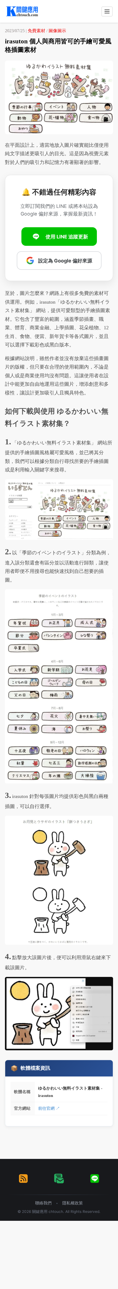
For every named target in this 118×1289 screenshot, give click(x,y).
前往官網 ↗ (49, 1108)
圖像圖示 (57, 30)
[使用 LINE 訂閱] (94, 1178)
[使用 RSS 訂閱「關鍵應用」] (23, 1178)
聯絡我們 (43, 1203)
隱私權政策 (72, 1203)
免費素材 (36, 30)
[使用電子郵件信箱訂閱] (59, 1178)
